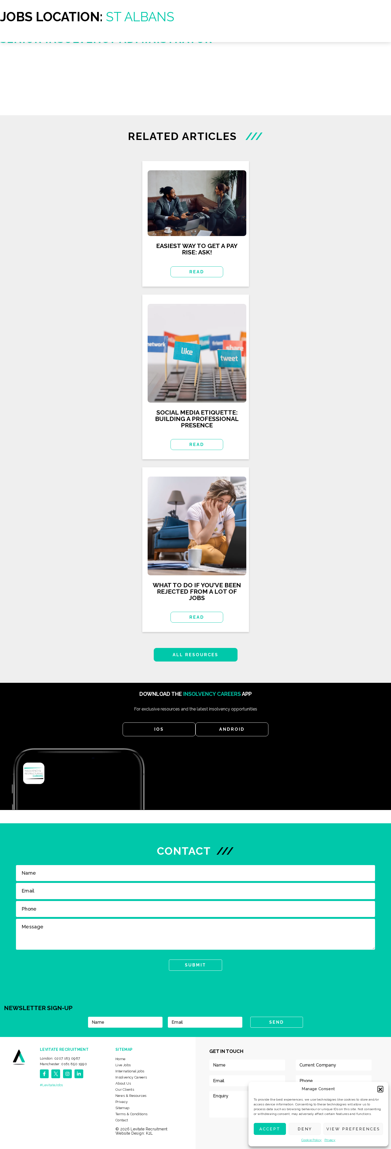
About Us (123, 1083)
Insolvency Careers (131, 1077)
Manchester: (63, 1064)
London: (60, 1058)
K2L (149, 1133)
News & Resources (131, 1096)
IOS (159, 729)
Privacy (330, 1140)
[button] (380, 1089)
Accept (269, 1129)
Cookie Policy (311, 1140)
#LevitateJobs (51, 1085)
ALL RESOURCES (196, 654)
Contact (121, 1120)
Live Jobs (123, 1065)
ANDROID (232, 729)
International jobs (129, 1071)
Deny (305, 1129)
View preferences (353, 1129)
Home (120, 1059)
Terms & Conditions (131, 1114)
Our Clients (124, 1090)
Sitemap (122, 1108)
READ (196, 271)
